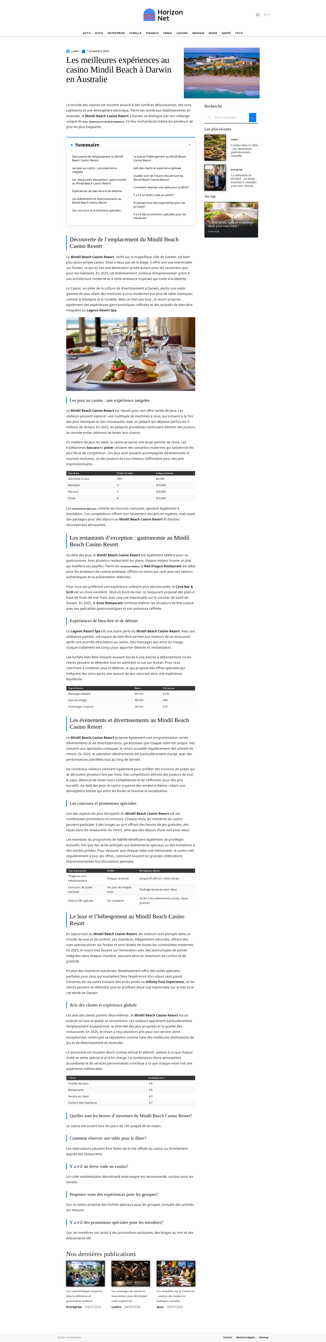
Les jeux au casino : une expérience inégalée (94, 170)
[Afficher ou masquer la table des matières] (145, 145)
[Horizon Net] (163, 15)
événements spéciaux (84, 508)
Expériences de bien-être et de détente (97, 191)
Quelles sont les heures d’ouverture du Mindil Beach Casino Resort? (158, 177)
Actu (160, 1307)
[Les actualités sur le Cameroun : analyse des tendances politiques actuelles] (176, 1273)
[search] (258, 15)
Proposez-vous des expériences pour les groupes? (159, 204)
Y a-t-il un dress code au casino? (153, 195)
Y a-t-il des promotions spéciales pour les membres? (159, 216)
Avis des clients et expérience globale (157, 168)
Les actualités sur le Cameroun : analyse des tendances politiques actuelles (176, 1295)
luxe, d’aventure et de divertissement (103, 121)
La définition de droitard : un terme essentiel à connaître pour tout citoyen (244, 180)
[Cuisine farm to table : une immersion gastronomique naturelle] (215, 147)
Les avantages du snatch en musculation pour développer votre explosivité (129, 1295)
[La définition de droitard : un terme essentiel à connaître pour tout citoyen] (215, 178)
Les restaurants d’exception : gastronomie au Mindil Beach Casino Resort (99, 181)
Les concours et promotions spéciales (96, 210)
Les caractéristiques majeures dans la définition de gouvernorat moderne (84, 1295)
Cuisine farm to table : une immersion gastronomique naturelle (244, 150)
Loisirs (116, 1307)
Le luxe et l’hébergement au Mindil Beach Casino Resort (159, 158)
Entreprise (74, 1307)
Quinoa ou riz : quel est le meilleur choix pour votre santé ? (230, 224)
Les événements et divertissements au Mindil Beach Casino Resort (96, 200)
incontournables (129, 566)
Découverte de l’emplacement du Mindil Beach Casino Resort (97, 158)
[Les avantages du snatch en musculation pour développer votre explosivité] (131, 1273)
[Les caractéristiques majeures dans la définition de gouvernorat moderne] (85, 1273)
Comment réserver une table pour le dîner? (161, 187)
